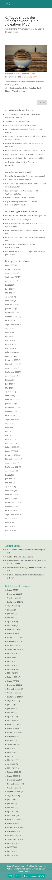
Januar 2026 (10, 265)
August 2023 (10, 376)
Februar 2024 (10, 352)
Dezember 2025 (11, 269)
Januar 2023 (10, 403)
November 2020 (11, 506)
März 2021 (9, 490)
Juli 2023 (8, 380)
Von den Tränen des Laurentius (18, 179)
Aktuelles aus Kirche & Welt (18, 171)
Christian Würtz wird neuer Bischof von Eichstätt (25, 150)
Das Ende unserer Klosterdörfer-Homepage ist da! (25, 215)
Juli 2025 (8, 285)
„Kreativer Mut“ (29, 77)
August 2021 (10, 471)
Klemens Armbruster (19, 29)
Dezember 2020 (11, 502)
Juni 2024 (9, 336)
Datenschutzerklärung (34, 876)
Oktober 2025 (11, 273)
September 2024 (12, 324)
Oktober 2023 (11, 368)
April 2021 (9, 486)
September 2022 (12, 419)
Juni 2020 (9, 526)
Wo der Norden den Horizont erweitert (21, 125)
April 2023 (9, 391)
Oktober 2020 (11, 510)
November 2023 (11, 364)
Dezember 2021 (11, 455)
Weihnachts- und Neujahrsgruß (18, 219)
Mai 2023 (9, 388)
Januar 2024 (10, 356)
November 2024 (11, 316)
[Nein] (48, 871)
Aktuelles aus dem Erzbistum (19, 110)
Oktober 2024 (11, 320)
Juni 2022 (9, 431)
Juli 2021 (8, 475)
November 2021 (11, 459)
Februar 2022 (10, 447)
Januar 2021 (10, 498)
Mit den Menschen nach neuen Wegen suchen (24, 154)
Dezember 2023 (11, 360)
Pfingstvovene (11, 32)
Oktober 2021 (11, 463)
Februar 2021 (10, 494)
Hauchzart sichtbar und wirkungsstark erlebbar (24, 158)
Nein (18, 876)
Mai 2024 (9, 340)
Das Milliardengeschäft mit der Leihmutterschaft (25, 176)
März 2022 (9, 443)
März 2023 (9, 395)
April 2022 (9, 439)
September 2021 (12, 467)
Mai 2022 (9, 435)
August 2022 (10, 423)
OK (10, 876)
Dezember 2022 (11, 407)
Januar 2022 (10, 451)
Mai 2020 (9, 530)
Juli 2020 (8, 522)
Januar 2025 (10, 308)
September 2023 (12, 372)
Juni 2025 (9, 289)
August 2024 (10, 328)
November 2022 (11, 411)
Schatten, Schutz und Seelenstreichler (20, 197)
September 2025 (12, 277)
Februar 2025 (10, 304)
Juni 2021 (9, 478)
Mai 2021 (9, 483)
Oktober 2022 (11, 415)
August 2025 (10, 281)
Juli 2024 (8, 332)
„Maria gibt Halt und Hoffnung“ (18, 121)
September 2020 (12, 514)
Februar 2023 (10, 399)
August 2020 (10, 518)
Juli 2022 (8, 427)
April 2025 (9, 297)
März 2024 (9, 348)
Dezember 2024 (11, 312)
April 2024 (9, 344)
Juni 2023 (9, 384)
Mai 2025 (9, 293)
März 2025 (9, 300)
